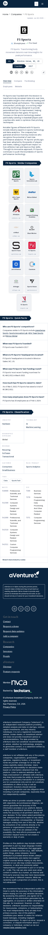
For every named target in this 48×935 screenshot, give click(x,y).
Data (6, 481)
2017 (31, 66)
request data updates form (14, 928)
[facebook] (21, 72)
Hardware (6, 424)
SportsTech (16, 481)
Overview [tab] (7, 81)
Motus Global (11, 336)
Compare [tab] (18, 81)
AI (27, 424)
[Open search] (36, 4)
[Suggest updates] (43, 72)
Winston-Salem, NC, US (28, 61)
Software (6, 453)
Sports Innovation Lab (18, 333)
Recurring (6, 450)
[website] (11, 72)
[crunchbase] (16, 72)
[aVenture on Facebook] (20, 608)
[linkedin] (26, 72)
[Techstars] (23, 691)
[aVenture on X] (27, 608)
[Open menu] (42, 3)
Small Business (8, 470)
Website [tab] (18, 87)
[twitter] (31, 72)
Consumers (7, 467)
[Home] (5, 4)
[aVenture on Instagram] (33, 608)
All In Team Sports (35, 333)
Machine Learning (33, 427)
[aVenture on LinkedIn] (14, 608)
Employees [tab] (7, 87)
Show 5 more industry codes (13, 560)
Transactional (8, 457)
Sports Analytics (33, 467)
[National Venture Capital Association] (19, 682)
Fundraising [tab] (30, 81)
